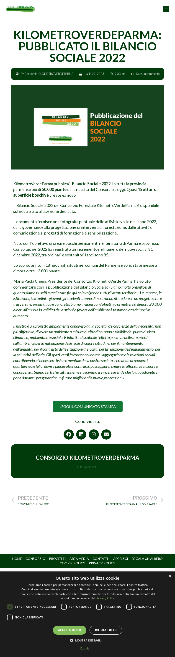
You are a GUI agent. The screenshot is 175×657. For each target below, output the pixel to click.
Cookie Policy (72, 563)
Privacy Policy (102, 563)
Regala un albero (147, 559)
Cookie (84, 648)
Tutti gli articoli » (88, 467)
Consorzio (35, 559)
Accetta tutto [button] (69, 630)
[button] (166, 9)
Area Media (79, 559)
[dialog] (87, 614)
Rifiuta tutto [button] (106, 630)
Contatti (101, 559)
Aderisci (120, 559)
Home (17, 559)
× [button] (170, 576)
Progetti (57, 559)
